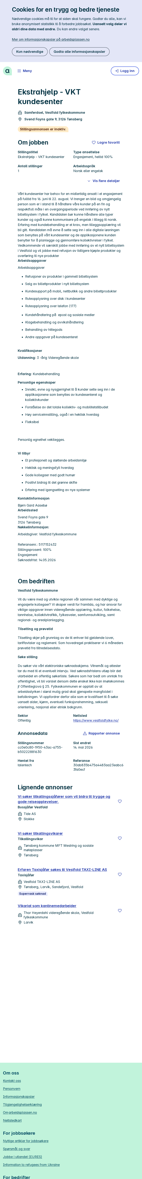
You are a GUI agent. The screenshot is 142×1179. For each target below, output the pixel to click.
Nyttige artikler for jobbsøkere (25, 1141)
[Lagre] (119, 801)
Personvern (11, 1089)
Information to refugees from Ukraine (31, 1165)
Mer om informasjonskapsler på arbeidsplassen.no (51, 39)
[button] (101, 733)
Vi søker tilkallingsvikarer (40, 833)
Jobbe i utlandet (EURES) (22, 1157)
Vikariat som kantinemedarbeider (47, 906)
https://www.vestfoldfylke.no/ (96, 720)
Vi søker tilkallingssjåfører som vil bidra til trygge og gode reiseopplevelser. (64, 799)
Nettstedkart (12, 1120)
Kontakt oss (12, 1081)
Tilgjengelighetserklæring (22, 1104)
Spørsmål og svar (16, 1149)
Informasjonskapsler (19, 1097)
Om (20, 1112)
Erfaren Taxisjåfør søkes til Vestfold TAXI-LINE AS (62, 869)
